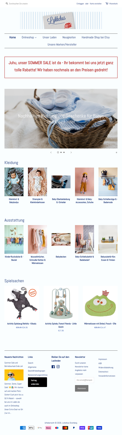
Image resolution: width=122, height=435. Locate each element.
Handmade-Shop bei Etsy (96, 37)
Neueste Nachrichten (13, 357)
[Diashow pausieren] (116, 152)
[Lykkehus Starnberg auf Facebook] (53, 367)
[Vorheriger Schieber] (51, 152)
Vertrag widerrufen (35, 382)
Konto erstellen (95, 3)
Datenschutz (103, 371)
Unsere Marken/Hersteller (62, 44)
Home (12, 37)
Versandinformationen (106, 375)
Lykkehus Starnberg (69, 422)
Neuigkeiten (69, 37)
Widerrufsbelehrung (105, 367)
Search (30, 363)
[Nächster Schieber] (71, 152)
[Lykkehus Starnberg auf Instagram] (58, 367)
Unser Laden (50, 37)
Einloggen (80, 3)
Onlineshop (28, 37)
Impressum (102, 359)
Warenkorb (113, 3)
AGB (100, 363)
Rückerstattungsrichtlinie (37, 375)
